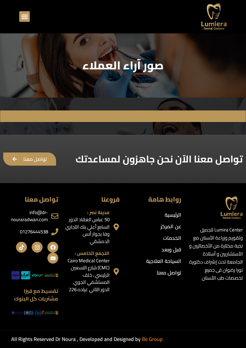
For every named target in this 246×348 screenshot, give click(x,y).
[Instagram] (37, 247)
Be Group (152, 339)
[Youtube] (52, 258)
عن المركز (170, 226)
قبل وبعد (171, 249)
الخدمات (172, 238)
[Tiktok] (21, 247)
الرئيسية (173, 215)
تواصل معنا (169, 272)
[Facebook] (52, 247)
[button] (24, 16)
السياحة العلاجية (163, 261)
